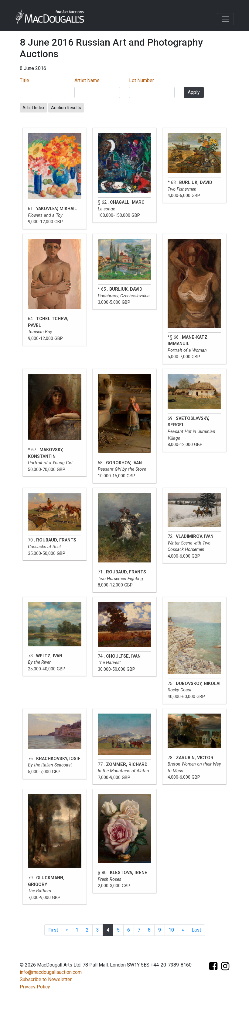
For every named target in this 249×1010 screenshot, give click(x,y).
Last (196, 930)
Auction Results (66, 107)
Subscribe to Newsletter (46, 979)
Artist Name (87, 80)
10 (171, 930)
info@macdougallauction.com (51, 972)
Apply (194, 92)
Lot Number (141, 80)
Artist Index (33, 107)
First (53, 930)
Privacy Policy (35, 987)
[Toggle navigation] (225, 19)
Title (24, 80)
